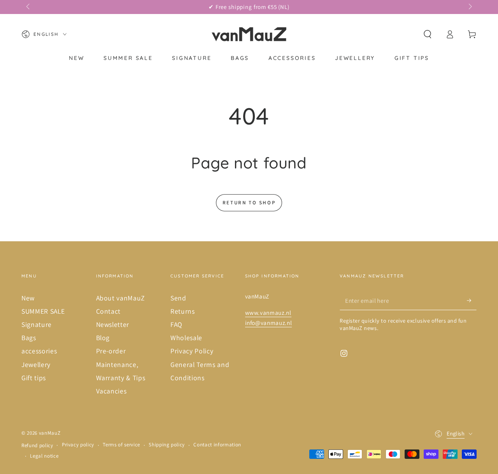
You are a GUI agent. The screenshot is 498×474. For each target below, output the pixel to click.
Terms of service (121, 444)
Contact (108, 311)
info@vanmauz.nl (268, 323)
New (28, 297)
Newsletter (113, 324)
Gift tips (33, 377)
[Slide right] (469, 7)
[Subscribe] (472, 300)
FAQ (176, 324)
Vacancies (111, 390)
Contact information (217, 444)
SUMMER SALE (43, 311)
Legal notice (44, 456)
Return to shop (249, 202)
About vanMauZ (120, 297)
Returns (182, 311)
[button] (427, 34)
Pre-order (111, 350)
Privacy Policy (191, 350)
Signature (36, 324)
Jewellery (36, 364)
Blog (103, 337)
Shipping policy (167, 444)
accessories (39, 350)
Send (178, 297)
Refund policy (37, 445)
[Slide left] (28, 7)
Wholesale (186, 337)
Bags (28, 337)
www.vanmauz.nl (268, 312)
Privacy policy (78, 444)
